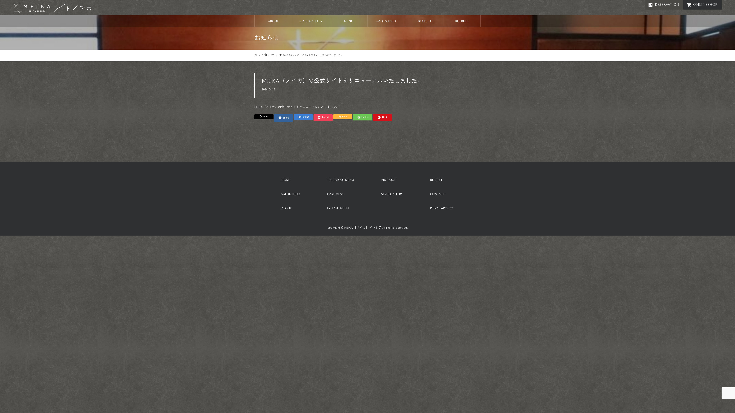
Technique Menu (340, 180)
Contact (437, 194)
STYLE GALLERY (311, 21)
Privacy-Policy (442, 208)
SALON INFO (386, 21)
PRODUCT (424, 21)
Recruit (436, 180)
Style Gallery (392, 194)
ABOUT (273, 21)
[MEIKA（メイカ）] (52, 7)
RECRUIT (461, 21)
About (286, 208)
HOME (285, 180)
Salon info (290, 194)
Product (388, 180)
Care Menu (335, 194)
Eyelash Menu (338, 208)
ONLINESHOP (705, 5)
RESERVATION (667, 5)
